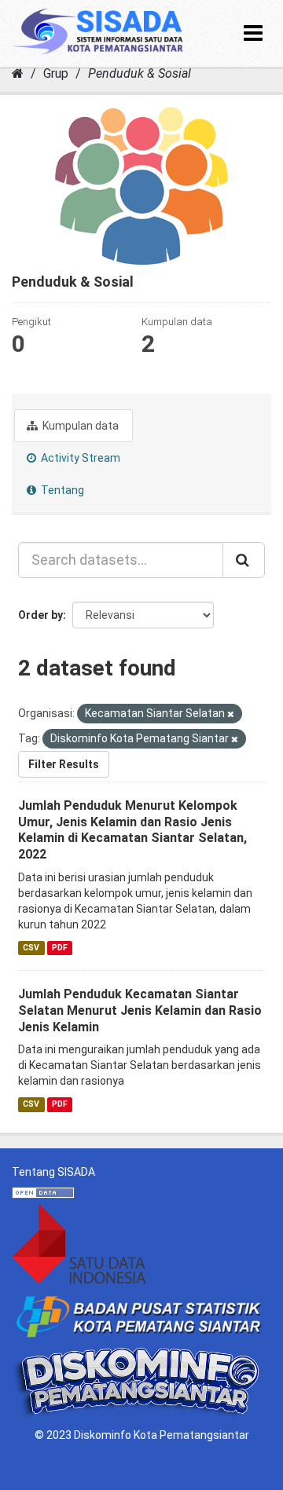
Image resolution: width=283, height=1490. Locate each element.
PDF (60, 948)
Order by (40, 615)
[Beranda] (18, 73)
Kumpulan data (79, 425)
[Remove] (230, 714)
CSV (31, 948)
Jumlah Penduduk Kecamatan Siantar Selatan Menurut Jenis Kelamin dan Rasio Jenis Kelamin (140, 1010)
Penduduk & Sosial (139, 73)
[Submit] (243, 560)
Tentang (61, 490)
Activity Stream (79, 458)
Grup (55, 73)
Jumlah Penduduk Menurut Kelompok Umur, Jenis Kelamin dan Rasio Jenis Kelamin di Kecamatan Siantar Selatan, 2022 (132, 830)
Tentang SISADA (53, 1172)
